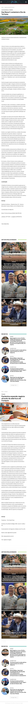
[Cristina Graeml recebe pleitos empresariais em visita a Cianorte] (14, 284)
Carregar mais (13, 385)
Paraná (14, 261)
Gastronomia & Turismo (9, 7)
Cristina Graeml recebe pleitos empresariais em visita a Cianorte (14, 295)
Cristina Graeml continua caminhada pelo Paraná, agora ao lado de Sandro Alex (18, 370)
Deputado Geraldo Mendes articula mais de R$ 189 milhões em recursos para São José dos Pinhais (18, 379)
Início (2, 7)
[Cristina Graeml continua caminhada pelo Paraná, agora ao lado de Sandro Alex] (5, 369)
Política (14, 318)
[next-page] (5, 329)
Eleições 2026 (13, 292)
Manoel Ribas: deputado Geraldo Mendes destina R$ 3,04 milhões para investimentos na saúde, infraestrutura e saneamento (14, 322)
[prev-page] (2, 329)
